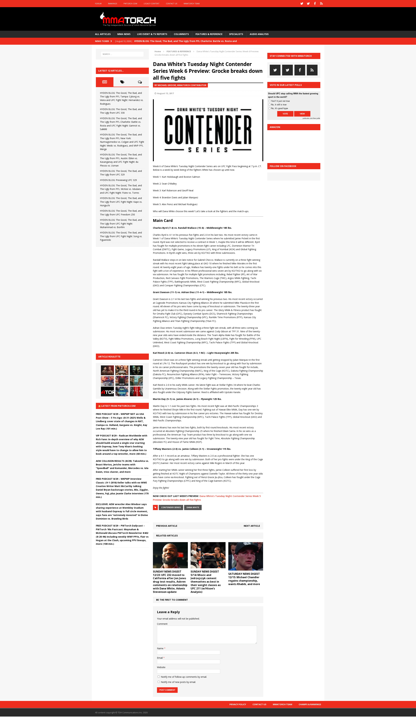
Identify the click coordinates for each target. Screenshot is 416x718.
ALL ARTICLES (103, 34)
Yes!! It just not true (280, 101)
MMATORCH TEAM (192, 3)
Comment (162, 623)
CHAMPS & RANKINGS (310, 704)
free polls (316, 118)
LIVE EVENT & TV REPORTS (152, 34)
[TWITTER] (302, 3)
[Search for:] (122, 54)
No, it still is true (278, 104)
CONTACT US (171, 3)
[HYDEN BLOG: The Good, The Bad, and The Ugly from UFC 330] (121, 370)
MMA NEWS (123, 34)
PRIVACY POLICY (237, 704)
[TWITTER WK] (308, 3)
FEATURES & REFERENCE (208, 34)
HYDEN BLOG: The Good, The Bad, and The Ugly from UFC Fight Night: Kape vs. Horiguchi (121, 202)
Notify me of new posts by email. (178, 682)
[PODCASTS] (321, 3)
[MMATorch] (128, 19)
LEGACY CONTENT (151, 3)
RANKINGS (112, 3)
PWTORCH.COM (130, 3)
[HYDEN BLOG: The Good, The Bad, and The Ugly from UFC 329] (136, 381)
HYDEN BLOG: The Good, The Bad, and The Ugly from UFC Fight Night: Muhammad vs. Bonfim (121, 223)
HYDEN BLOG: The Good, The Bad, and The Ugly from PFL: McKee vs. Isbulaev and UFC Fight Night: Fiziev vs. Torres (121, 189)
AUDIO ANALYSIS (259, 34)
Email (160, 657)
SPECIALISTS (236, 34)
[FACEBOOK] (315, 3)
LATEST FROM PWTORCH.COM (118, 405)
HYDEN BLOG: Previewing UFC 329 (118, 180)
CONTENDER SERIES (171, 507)
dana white (193, 507)
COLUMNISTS (181, 34)
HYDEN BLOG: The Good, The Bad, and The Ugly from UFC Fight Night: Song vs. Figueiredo (121, 236)
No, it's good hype (279, 108)
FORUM (98, 3)
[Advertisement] (120, 300)
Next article (252, 525)
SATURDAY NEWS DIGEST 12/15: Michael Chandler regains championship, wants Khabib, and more (244, 579)
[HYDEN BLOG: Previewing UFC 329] (107, 391)
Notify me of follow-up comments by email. (184, 676)
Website (161, 667)
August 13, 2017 (165, 93)
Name (160, 648)
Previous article (166, 525)
